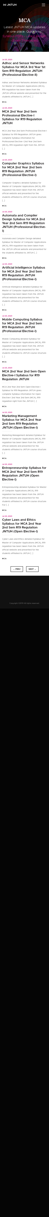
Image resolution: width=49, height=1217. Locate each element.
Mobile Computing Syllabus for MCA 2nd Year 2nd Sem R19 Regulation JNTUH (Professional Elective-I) (22, 325)
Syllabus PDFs (13, 36)
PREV (16, 569)
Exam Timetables (25, 40)
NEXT (32, 569)
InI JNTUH (10, 5)
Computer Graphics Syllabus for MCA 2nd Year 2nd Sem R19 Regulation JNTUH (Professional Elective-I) (23, 169)
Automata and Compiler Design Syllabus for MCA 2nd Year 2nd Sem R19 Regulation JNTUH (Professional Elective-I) (24, 223)
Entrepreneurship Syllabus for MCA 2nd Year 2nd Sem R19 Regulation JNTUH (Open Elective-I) (24, 473)
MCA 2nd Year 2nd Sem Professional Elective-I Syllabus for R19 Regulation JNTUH (22, 117)
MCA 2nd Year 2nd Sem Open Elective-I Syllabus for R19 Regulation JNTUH (24, 375)
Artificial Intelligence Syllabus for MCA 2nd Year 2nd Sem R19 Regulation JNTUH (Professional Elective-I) (23, 273)
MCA (24, 20)
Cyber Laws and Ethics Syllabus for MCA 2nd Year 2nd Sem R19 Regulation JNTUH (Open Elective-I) (21, 525)
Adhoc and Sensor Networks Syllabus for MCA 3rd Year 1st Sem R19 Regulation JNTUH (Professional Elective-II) (23, 69)
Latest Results (36, 36)
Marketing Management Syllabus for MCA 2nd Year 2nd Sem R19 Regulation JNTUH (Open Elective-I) (21, 421)
